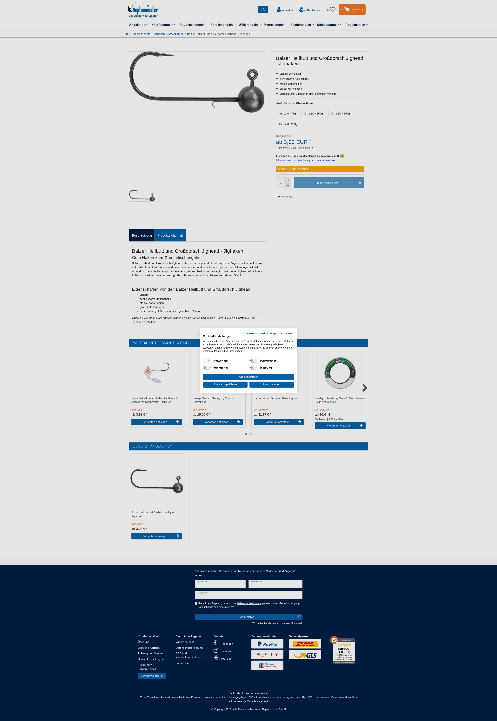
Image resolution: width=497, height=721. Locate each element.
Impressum (287, 333)
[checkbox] (207, 361)
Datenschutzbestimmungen (261, 333)
